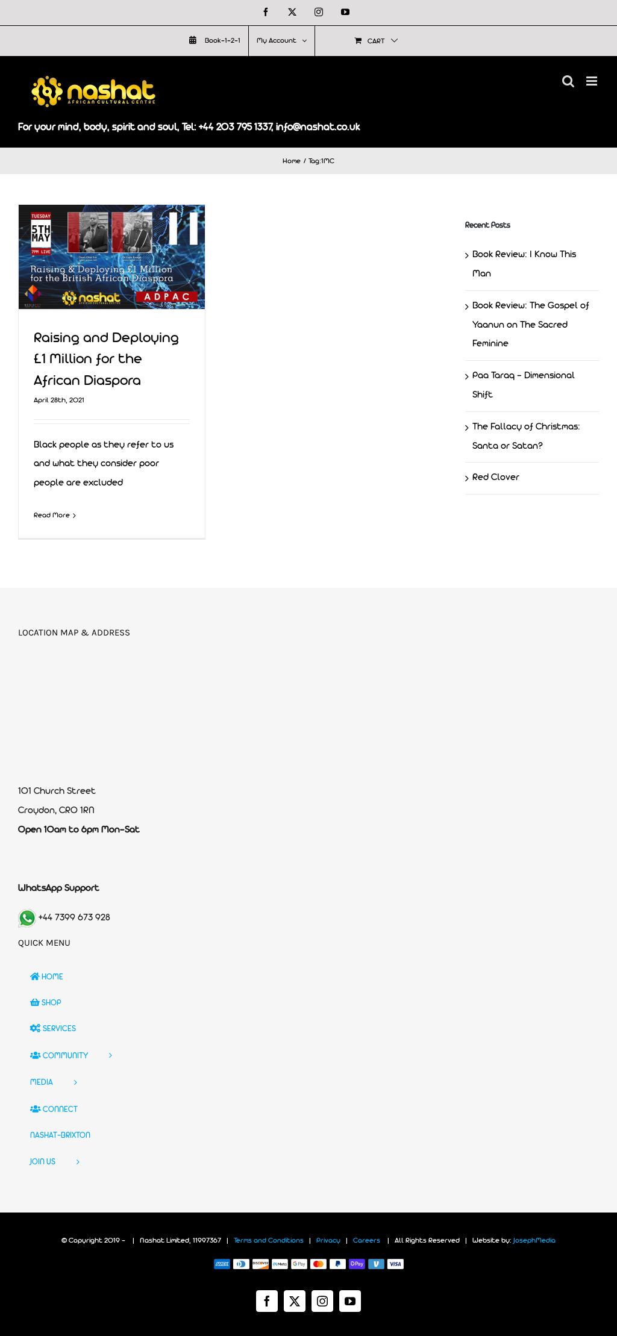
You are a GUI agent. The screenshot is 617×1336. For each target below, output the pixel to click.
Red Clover (495, 477)
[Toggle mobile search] (568, 81)
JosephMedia (534, 1241)
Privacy (328, 1241)
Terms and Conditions (269, 1241)
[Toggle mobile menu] (592, 81)
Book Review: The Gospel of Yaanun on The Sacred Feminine (530, 325)
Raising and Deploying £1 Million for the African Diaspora (106, 360)
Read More (52, 516)
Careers (366, 1241)
